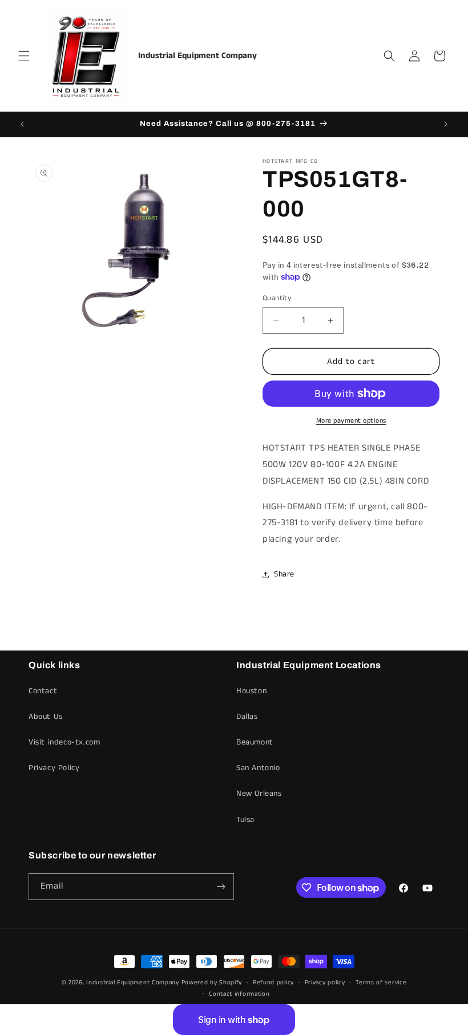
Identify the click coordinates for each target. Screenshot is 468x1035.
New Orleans (259, 793)
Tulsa (245, 819)
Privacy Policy (54, 768)
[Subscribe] (220, 886)
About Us (46, 716)
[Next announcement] (445, 124)
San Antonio (258, 768)
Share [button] (284, 574)
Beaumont (254, 742)
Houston (251, 691)
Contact (43, 691)
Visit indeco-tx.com (64, 742)
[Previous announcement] (22, 124)
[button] (24, 55)
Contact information (239, 994)
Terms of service (381, 982)
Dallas (247, 716)
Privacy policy (325, 982)
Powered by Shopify (212, 982)
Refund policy (273, 982)
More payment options (351, 421)
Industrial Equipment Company (132, 982)
